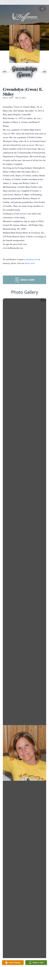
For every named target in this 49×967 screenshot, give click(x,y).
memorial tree (32, 259)
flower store (30, 263)
